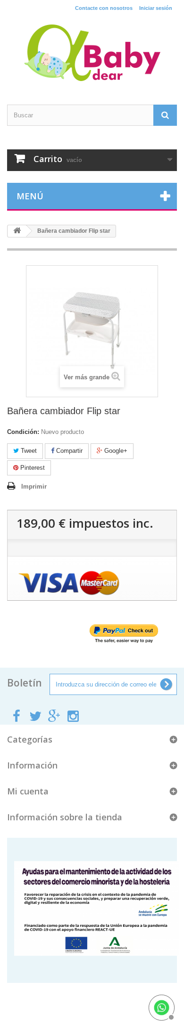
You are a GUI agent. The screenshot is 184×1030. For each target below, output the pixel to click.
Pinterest (31, 467)
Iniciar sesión (155, 8)
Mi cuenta (28, 791)
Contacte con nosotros (104, 8)
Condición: (23, 431)
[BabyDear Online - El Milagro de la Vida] (92, 53)
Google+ (114, 450)
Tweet (28, 450)
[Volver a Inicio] (17, 231)
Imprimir (34, 486)
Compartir (68, 450)
